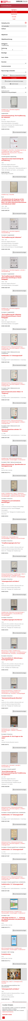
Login (14, 19)
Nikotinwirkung (5, 152)
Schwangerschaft (5, 154)
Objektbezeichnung (6, 39)
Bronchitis (11, 150)
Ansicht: (3, 86)
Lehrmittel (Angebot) (14, 109)
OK (3, 1017)
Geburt (15, 493)
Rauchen (20, 152)
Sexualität (11, 194)
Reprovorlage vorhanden (8, 70)
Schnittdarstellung (5, 575)
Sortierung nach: (5, 91)
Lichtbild (22, 348)
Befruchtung (4, 650)
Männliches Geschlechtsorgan (16, 612)
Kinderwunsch (21, 459)
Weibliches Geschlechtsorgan (18, 496)
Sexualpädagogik (5, 111)
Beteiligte (4, 53)
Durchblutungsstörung (20, 150)
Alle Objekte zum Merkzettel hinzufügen (14, 81)
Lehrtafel (22, 270)
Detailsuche (14, 12)
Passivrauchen (13, 152)
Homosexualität (5, 459)
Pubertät (13, 730)
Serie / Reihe (4, 57)
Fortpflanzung (4, 109)
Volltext (3, 28)
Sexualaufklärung (5, 232)
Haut (11, 151)
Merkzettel (14, 14)
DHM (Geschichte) (5, 346)
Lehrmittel (11, 765)
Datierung (4, 48)
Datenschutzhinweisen (7, 1011)
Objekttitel (4, 34)
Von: (1, 49)
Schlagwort (4, 43)
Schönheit (19, 730)
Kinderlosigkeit (13, 459)
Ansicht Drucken (14, 84)
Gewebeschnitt (5, 652)
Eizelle (3, 493)
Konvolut (3, 62)
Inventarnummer (6, 66)
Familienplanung (5, 729)
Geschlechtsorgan (5, 730)
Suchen (15, 78)
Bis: (12, 49)
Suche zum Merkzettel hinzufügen (18, 75)
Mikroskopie (13, 652)
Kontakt (14, 16)
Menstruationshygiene (6, 613)
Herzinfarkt (16, 151)
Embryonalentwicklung (16, 346)
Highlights (14, 10)
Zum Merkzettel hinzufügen (20, 132)
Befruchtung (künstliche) (15, 458)
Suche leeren (5, 76)
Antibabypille (4, 150)
